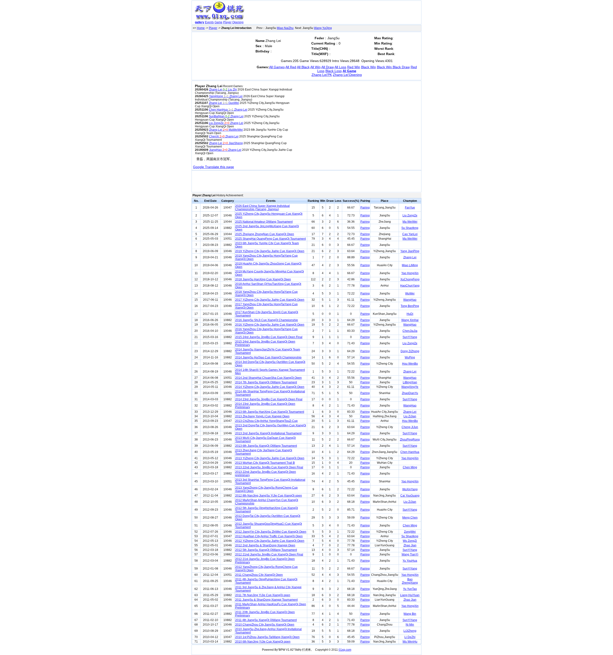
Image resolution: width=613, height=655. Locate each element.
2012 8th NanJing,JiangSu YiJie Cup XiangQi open (268, 495)
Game (218, 22)
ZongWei (410, 531)
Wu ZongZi (410, 540)
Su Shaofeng (409, 228)
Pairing (365, 207)
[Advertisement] (333, 13)
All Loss (340, 67)
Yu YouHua (410, 560)
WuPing (410, 357)
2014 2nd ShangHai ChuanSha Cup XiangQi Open (268, 377)
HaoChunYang (410, 285)
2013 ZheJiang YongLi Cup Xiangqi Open (262, 416)
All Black (303, 67)
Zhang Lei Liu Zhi (223, 89)
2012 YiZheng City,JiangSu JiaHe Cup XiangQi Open (269, 540)
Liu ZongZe (410, 215)
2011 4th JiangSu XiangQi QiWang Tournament (266, 620)
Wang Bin (409, 613)
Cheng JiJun (410, 427)
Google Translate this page (213, 167)
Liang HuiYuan (410, 595)
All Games (277, 67)
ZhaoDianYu (410, 393)
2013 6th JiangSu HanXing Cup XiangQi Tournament (269, 411)
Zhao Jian (409, 545)
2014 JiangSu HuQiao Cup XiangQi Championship (268, 357)
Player (227, 22)
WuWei (409, 293)
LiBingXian (410, 382)
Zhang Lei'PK (322, 75)
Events (209, 22)
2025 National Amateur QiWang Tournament (264, 221)
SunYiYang (410, 337)
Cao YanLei (410, 234)
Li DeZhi (409, 637)
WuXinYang (410, 489)
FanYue (410, 207)
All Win (315, 67)
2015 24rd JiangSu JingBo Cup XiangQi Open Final (268, 337)
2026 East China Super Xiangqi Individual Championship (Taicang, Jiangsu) (262, 207)
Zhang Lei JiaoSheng (226, 143)
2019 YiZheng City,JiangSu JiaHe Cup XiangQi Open (269, 251)
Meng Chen (410, 517)
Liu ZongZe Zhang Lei (226, 123)
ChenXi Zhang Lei (223, 136)
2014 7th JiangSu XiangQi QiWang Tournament (266, 382)
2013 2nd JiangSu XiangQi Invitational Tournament (268, 433)
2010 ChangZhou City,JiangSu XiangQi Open (264, 624)
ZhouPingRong (410, 439)
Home (201, 28)
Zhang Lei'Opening (347, 75)
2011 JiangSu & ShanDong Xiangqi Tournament (266, 599)
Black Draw (401, 67)
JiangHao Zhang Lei (225, 150)
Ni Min (410, 624)
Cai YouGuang (410, 495)
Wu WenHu (410, 641)
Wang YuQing (323, 28)
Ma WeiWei (410, 221)
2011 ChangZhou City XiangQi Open (259, 574)
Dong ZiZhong (410, 351)
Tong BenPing (410, 306)
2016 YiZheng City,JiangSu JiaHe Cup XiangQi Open (269, 324)
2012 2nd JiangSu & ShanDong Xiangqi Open (265, 545)
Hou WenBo (410, 363)
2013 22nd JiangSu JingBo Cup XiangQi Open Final (269, 467)
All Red (290, 67)
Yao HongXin (410, 273)
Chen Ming (410, 467)
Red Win (353, 67)
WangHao (409, 299)
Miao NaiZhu (285, 28)
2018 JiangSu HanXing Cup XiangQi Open (263, 279)
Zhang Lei (409, 257)
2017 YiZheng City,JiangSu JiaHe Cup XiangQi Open (269, 299)
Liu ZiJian (409, 416)
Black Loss (333, 71)
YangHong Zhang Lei (226, 96)
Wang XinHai (410, 320)
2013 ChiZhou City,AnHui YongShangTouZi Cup (266, 421)
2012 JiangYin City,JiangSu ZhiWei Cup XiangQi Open (270, 531)
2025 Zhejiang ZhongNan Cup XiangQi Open (264, 234)
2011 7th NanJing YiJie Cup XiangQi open (262, 595)
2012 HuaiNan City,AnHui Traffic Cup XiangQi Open (269, 536)
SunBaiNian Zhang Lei (226, 116)
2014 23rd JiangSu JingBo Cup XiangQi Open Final (268, 399)
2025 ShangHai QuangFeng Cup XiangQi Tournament (270, 238)
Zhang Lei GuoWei (224, 103)
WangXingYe (409, 387)
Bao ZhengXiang (410, 581)
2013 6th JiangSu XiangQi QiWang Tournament (266, 445)
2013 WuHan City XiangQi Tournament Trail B (265, 462)
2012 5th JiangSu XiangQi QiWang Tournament (266, 550)
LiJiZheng (409, 630)
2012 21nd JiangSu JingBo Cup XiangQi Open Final (269, 554)
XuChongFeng (410, 279)
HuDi (410, 314)
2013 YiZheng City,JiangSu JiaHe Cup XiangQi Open (269, 458)
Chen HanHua (409, 452)
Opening (238, 22)
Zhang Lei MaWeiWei (226, 129)
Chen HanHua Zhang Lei (228, 109)
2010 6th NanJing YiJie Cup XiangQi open (262, 641)
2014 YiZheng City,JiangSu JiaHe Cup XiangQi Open (269, 387)
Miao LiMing (410, 265)
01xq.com (345, 649)
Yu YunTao (410, 589)
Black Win (368, 67)
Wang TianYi (410, 554)
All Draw (327, 67)
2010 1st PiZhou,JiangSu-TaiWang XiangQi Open (267, 637)
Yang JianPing (409, 251)
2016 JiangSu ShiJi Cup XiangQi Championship (266, 320)
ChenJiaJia (410, 331)
